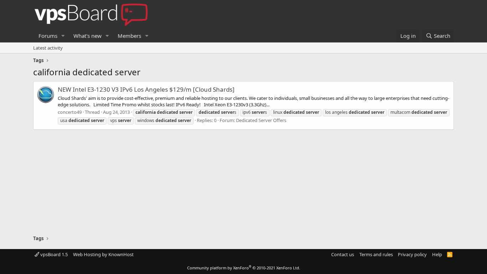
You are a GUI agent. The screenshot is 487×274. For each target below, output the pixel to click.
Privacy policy (412, 254)
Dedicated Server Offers (261, 120)
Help (437, 254)
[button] (63, 35)
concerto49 (70, 112)
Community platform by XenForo (243, 267)
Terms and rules (376, 254)
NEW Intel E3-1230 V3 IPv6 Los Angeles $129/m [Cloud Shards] (146, 89)
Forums (48, 35)
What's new (87, 35)
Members (129, 35)
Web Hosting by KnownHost (103, 254)
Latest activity (48, 48)
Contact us (342, 254)
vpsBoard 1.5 (53, 254)
